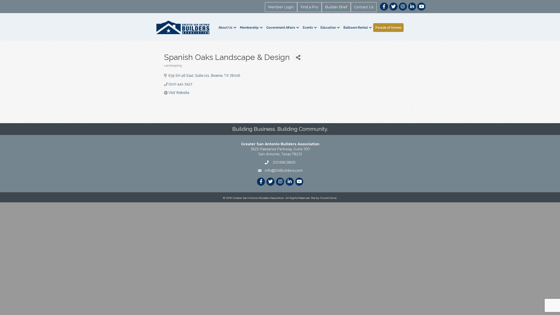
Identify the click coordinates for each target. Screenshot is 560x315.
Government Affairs (280, 27)
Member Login (281, 7)
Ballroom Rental (355, 27)
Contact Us (363, 7)
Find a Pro (309, 7)
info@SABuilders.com (284, 170)
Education (328, 27)
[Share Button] (298, 57)
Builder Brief (336, 7)
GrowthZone (328, 198)
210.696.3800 (284, 162)
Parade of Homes (388, 27)
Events (308, 27)
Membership (249, 27)
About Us (225, 27)
